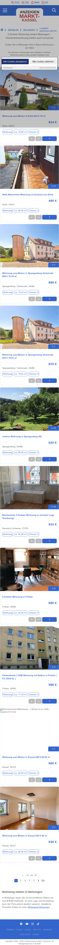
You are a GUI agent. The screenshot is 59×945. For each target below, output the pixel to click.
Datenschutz (25, 934)
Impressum (47, 930)
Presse (19, 930)
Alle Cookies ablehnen (43, 61)
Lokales (28, 930)
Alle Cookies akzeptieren (15, 61)
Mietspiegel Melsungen (39, 907)
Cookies (35, 934)
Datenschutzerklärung (47, 68)
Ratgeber (11, 930)
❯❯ (42, 880)
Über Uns (37, 930)
